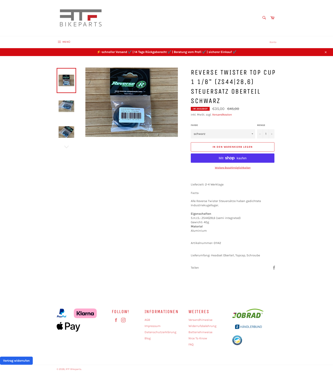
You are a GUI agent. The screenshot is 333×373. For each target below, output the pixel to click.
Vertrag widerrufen (16, 360)
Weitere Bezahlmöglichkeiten (233, 167)
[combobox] (264, 18)
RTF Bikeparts (73, 369)
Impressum (153, 326)
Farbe (194, 125)
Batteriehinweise (200, 332)
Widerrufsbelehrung (202, 326)
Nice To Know (197, 338)
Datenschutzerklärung (160, 332)
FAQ (190, 344)
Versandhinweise (200, 320)
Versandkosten (222, 114)
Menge (261, 125)
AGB (147, 320)
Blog (148, 338)
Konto (273, 42)
